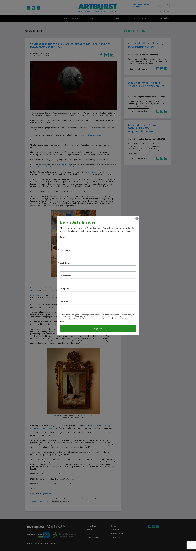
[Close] (137, 218)
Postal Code (65, 276)
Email (62, 237)
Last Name (65, 263)
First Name (65, 250)
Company (64, 289)
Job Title (64, 302)
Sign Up (98, 328)
